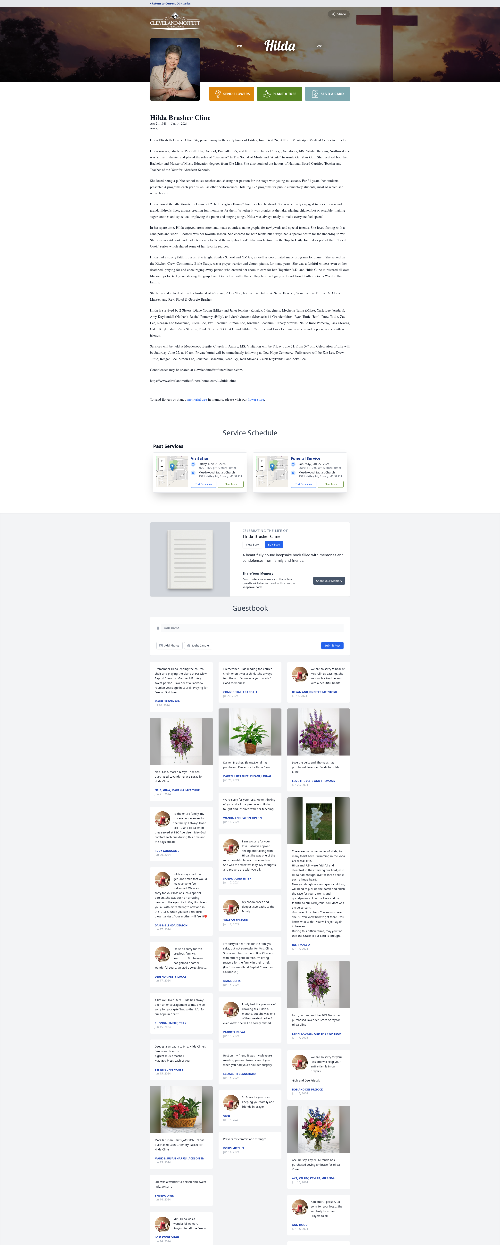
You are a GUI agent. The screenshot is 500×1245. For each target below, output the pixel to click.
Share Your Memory (329, 581)
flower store (256, 399)
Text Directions (204, 484)
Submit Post (332, 645)
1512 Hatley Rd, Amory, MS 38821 (220, 476)
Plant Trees (231, 484)
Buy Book (274, 544)
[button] (172, 467)
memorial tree (197, 399)
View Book (252, 544)
